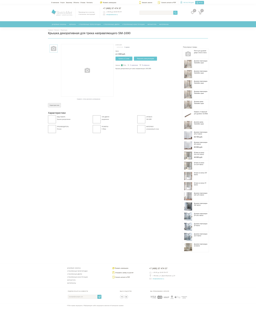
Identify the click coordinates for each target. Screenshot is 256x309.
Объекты (76, 2)
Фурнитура (152, 24)
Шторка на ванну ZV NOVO (200, 184)
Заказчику (69, 2)
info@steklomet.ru (112, 14)
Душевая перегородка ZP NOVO (200, 224)
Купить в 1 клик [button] (124, 58)
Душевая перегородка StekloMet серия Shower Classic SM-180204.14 (200, 82)
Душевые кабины (59, 24)
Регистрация (189, 2)
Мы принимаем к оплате (159, 291)
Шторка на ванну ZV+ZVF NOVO (199, 163)
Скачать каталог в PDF (168, 2)
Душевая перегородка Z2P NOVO (200, 204)
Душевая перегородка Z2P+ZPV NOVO (200, 194)
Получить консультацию (145, 58)
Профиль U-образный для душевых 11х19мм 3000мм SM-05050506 (201, 113)
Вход (201, 2)
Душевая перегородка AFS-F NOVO (200, 133)
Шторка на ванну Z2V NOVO (200, 173)
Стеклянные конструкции (133, 24)
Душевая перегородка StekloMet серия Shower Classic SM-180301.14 (200, 72)
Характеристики (54, 105)
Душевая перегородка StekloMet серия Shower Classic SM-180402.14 (200, 62)
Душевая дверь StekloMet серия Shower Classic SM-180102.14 (200, 123)
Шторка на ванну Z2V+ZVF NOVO (199, 153)
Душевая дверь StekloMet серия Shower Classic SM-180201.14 (200, 102)
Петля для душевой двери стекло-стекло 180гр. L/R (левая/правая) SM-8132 (200, 52)
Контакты (90, 2)
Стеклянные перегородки (90, 24)
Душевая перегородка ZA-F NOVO (200, 235)
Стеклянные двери (112, 24)
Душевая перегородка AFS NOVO (200, 143)
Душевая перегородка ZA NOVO (200, 245)
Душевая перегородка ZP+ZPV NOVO (200, 214)
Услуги (62, 2)
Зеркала (72, 24)
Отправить (99, 297)
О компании (55, 2)
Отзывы (82, 2)
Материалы (164, 24)
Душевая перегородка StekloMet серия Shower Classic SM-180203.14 (200, 92)
